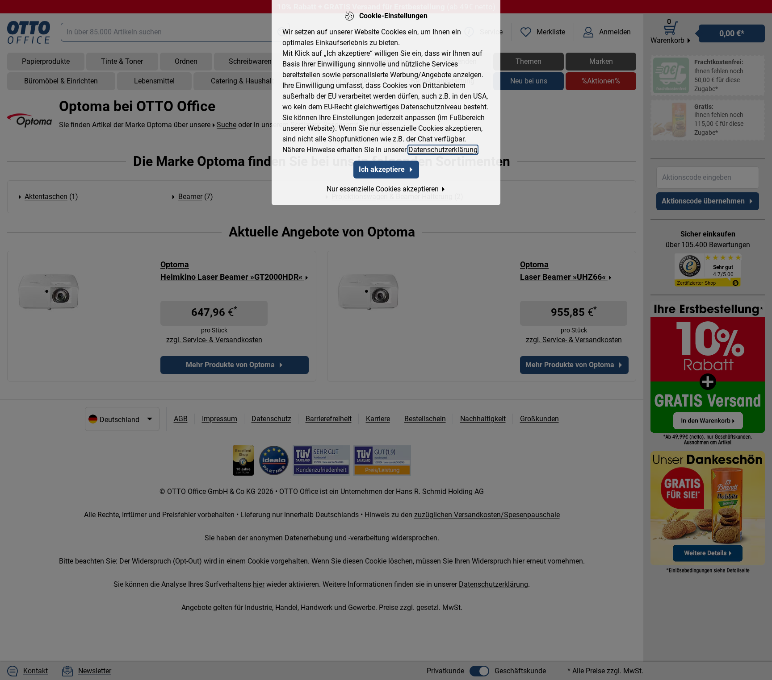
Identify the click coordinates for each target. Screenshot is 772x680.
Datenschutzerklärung (443, 149)
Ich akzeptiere (382, 169)
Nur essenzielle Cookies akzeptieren (383, 189)
